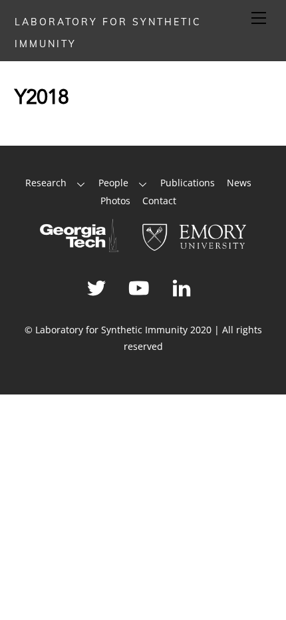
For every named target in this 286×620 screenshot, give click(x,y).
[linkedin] (184, 286)
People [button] (113, 182)
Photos (115, 200)
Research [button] (46, 182)
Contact (159, 200)
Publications (187, 182)
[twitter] (98, 286)
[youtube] (141, 286)
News (239, 182)
